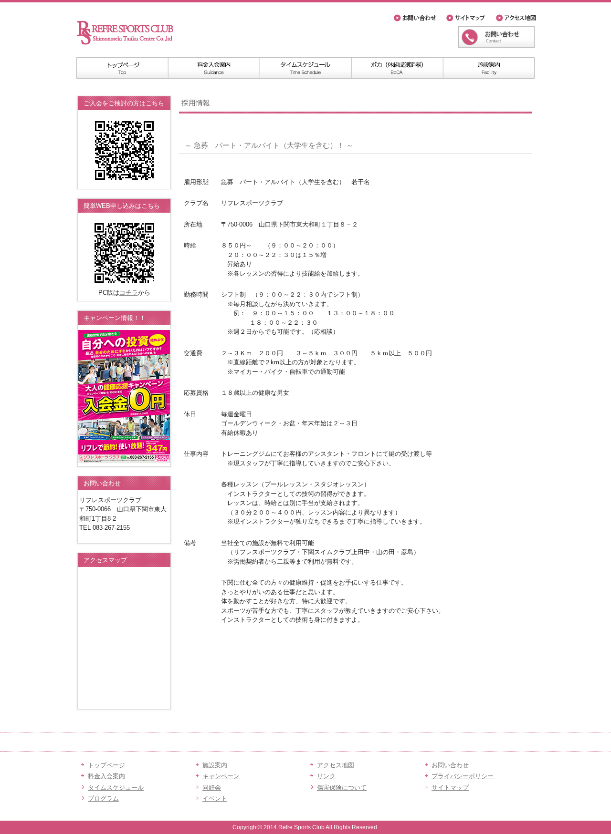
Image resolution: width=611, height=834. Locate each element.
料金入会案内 (214, 68)
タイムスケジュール (305, 68)
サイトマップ (469, 18)
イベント (214, 798)
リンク (326, 776)
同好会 (211, 787)
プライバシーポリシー (463, 776)
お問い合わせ (417, 18)
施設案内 (489, 68)
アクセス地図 (515, 18)
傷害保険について (342, 787)
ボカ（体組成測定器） (397, 68)
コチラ (128, 292)
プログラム (103, 798)
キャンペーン (221, 776)
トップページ (122, 68)
